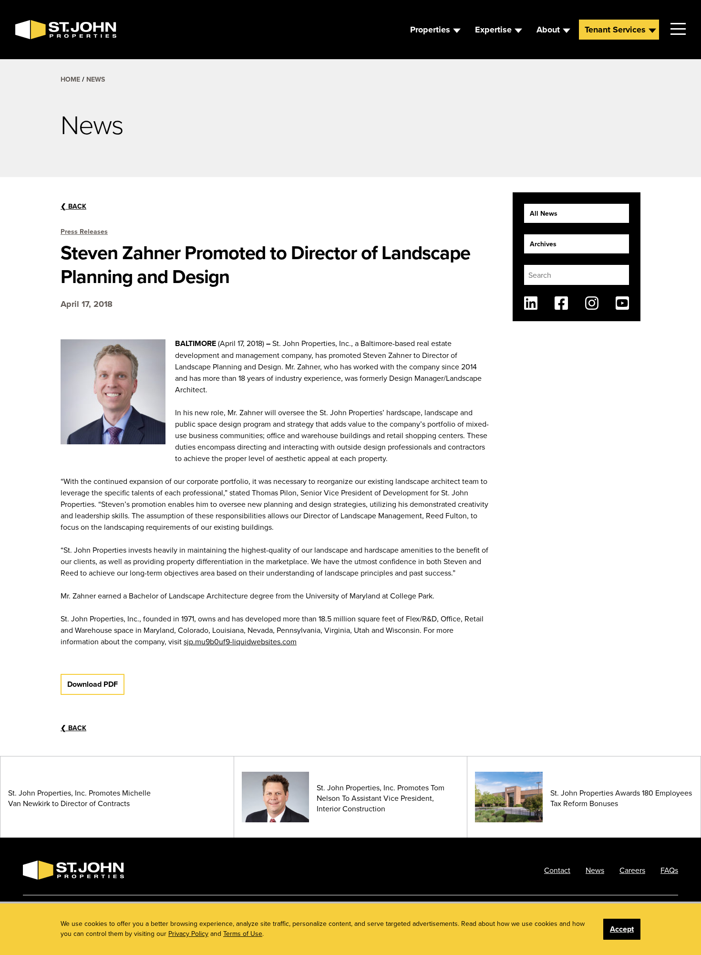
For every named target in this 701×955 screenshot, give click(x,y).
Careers (632, 870)
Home (70, 79)
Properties (430, 29)
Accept (622, 929)
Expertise (493, 29)
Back (73, 206)
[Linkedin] (530, 303)
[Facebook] (561, 303)
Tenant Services (615, 29)
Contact (557, 870)
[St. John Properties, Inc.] (30, 29)
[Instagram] (591, 303)
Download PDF (92, 684)
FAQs (669, 870)
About (548, 29)
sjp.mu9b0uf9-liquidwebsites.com (240, 641)
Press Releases (84, 231)
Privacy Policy (188, 933)
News (95, 79)
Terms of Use (242, 933)
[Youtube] (622, 303)
